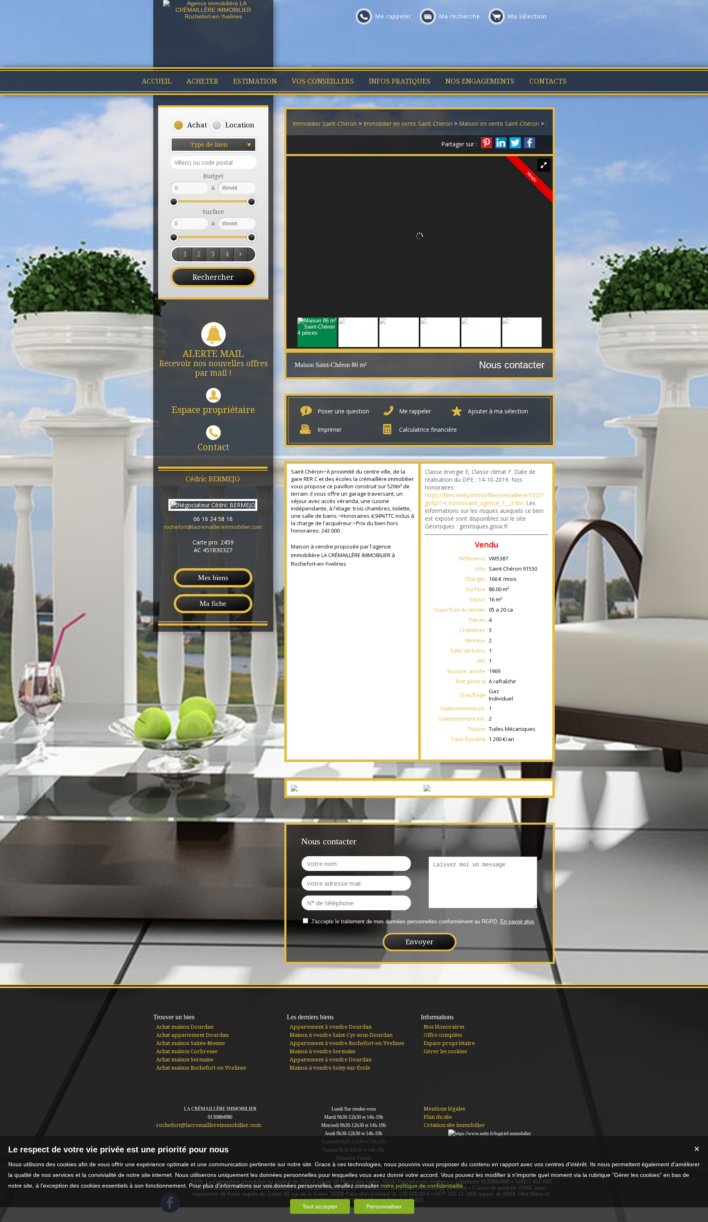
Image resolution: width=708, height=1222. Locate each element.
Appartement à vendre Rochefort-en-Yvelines (347, 1043)
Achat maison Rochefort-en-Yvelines (201, 1068)
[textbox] (213, 162)
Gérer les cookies (445, 1051)
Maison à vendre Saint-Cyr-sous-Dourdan (341, 1035)
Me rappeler (415, 411)
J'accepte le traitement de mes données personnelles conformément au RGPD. (405, 921)
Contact (213, 447)
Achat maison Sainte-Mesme (190, 1043)
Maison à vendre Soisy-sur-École (330, 1068)
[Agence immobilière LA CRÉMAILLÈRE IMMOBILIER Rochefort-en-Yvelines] (213, 16)
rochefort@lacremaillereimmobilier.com (213, 527)
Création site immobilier (454, 1125)
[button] (189, 125)
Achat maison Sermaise (184, 1059)
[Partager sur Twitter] (515, 142)
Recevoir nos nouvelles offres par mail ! (213, 363)
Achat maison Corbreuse (187, 1051)
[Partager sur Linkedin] (500, 142)
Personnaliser (384, 1206)
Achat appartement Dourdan (192, 1035)
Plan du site (438, 1117)
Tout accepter (320, 1206)
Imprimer (330, 429)
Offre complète (443, 1035)
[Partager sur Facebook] (529, 142)
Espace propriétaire (213, 410)
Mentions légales (444, 1109)
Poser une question (343, 411)
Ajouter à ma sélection (498, 411)
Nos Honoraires (444, 1027)
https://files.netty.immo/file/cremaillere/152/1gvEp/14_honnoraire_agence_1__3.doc (484, 499)
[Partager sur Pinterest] (486, 142)
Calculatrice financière (428, 429)
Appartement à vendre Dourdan (331, 1027)
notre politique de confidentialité (422, 1185)
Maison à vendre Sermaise (323, 1051)
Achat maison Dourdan (184, 1027)
